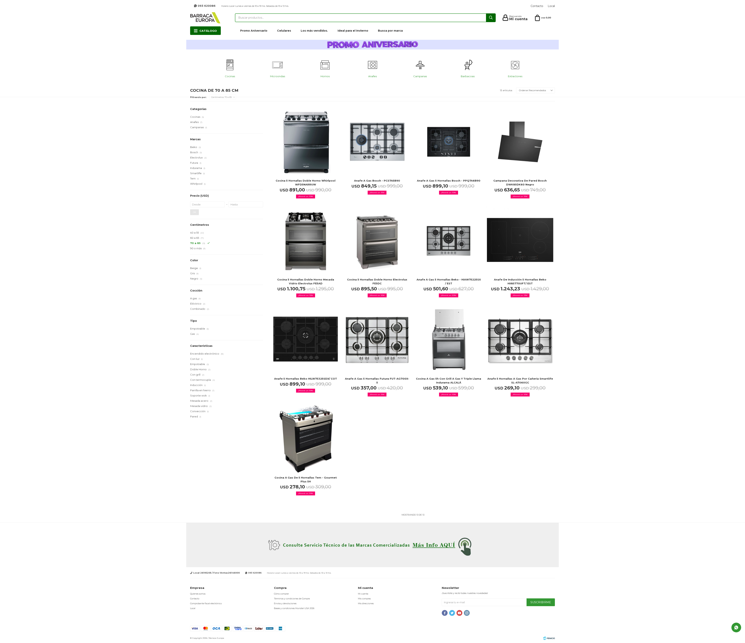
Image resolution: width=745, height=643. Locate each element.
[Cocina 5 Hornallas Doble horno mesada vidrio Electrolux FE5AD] (305, 241)
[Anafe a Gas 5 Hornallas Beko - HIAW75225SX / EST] (448, 241)
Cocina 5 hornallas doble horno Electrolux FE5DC (377, 281)
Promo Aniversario (253, 30)
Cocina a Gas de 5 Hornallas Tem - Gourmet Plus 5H (306, 479)
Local (551, 6)
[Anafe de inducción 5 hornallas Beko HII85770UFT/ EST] (520, 241)
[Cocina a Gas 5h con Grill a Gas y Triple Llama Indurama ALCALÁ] (448, 340)
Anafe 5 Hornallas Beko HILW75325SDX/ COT (305, 378)
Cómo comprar (281, 593)
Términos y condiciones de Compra (292, 598)
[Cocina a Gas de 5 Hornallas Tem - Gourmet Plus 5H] (305, 439)
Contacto (537, 6)
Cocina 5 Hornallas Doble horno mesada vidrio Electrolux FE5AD (305, 281)
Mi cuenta (363, 593)
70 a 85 (221, 97)
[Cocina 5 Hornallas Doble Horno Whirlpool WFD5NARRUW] (305, 142)
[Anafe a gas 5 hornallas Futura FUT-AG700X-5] (377, 340)
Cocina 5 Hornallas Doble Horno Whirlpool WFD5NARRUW (305, 182)
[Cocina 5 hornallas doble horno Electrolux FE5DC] (377, 241)
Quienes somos (197, 593)
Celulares (284, 30)
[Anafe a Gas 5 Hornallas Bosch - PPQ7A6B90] (448, 142)
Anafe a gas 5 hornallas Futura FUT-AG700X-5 (377, 380)
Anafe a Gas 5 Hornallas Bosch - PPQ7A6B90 (448, 180)
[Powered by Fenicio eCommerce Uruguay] (549, 638)
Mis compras (364, 598)
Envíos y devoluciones (285, 603)
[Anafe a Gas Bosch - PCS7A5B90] (377, 142)
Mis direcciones (366, 603)
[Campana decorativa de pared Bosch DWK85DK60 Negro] (520, 142)
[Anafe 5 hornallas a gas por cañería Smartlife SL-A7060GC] (520, 340)
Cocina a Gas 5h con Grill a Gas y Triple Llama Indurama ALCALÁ (448, 380)
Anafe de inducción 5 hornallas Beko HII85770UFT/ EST (520, 281)
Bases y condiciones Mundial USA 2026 (294, 608)
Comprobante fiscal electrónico (206, 603)
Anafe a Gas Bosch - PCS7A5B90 (377, 180)
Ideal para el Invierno (353, 30)
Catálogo (208, 31)
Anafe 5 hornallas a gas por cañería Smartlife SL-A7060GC (520, 380)
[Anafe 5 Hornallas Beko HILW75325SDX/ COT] (305, 340)
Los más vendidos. (314, 30)
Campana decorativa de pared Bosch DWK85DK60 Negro (520, 182)
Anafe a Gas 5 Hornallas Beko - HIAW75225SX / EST (449, 281)
